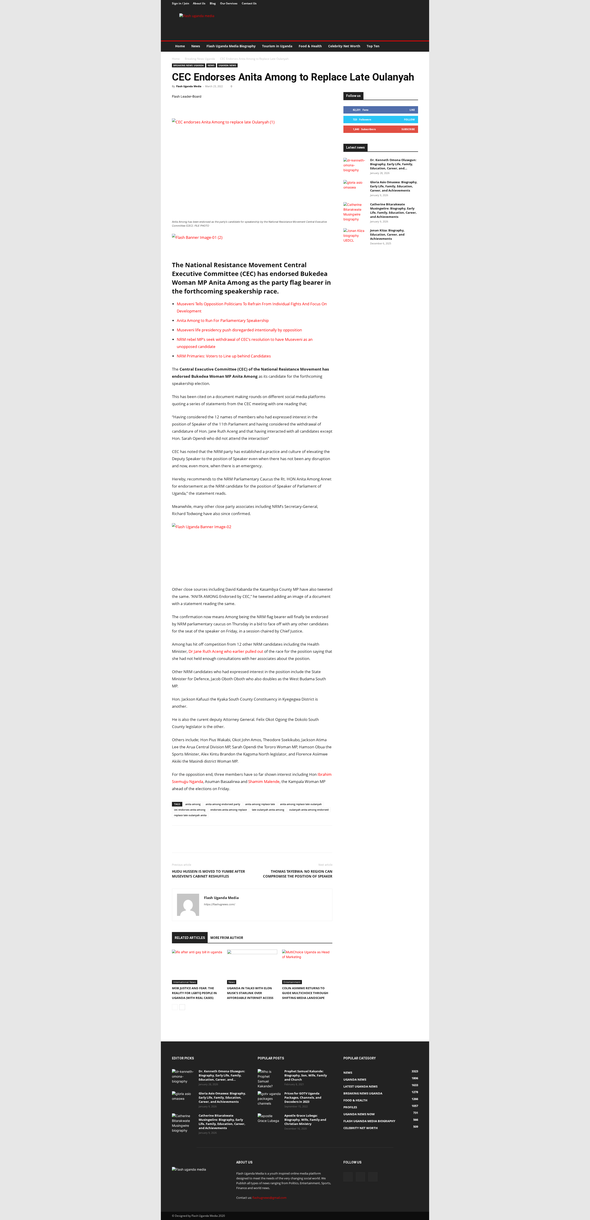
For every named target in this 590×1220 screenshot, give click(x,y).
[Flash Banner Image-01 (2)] (252, 244)
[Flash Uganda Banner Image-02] (206, 526)
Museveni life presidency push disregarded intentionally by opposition (239, 330)
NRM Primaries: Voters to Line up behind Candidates (224, 356)
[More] (219, 105)
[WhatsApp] (208, 105)
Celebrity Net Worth (344, 46)
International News (184, 982)
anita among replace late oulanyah (301, 804)
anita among (193, 804)
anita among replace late (260, 804)
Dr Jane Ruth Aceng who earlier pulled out (226, 651)
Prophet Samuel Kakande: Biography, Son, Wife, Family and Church (305, 1075)
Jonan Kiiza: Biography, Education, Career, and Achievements (387, 234)
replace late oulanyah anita (190, 815)
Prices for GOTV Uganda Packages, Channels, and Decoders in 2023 (302, 1097)
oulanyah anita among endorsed (309, 809)
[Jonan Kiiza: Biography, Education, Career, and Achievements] (354, 236)
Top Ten (373, 46)
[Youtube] (414, 3)
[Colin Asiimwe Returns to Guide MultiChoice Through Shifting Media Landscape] (307, 967)
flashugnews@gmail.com (269, 1198)
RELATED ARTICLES (190, 938)
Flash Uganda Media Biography (231, 46)
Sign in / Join (180, 3)
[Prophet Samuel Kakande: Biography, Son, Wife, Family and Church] (269, 1078)
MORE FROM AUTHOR (226, 938)
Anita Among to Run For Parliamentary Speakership (223, 320)
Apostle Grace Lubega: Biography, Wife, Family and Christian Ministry (305, 1119)
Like (412, 109)
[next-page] (182, 1007)
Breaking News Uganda (200, 59)
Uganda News (227, 65)
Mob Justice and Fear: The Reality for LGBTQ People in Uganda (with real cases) (194, 993)
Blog (213, 3)
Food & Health (310, 46)
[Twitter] (407, 3)
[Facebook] (399, 3)
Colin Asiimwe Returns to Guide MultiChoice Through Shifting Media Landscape (305, 993)
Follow (409, 119)
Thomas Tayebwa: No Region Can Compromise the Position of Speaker (297, 873)
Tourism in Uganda (277, 46)
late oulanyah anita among (268, 809)
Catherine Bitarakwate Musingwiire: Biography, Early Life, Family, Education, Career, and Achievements (393, 210)
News (195, 46)
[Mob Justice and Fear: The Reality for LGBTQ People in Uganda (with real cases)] (197, 967)
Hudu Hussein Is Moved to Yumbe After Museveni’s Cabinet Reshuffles (208, 873)
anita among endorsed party (223, 804)
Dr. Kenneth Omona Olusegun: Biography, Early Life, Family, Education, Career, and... (393, 164)
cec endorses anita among (189, 809)
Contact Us (249, 3)
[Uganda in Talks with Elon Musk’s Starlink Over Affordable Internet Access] (252, 967)
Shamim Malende (264, 781)
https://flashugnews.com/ (219, 904)
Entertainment (292, 982)
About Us (199, 3)
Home (180, 46)
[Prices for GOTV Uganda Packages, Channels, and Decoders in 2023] (269, 1099)
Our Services (228, 3)
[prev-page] (175, 1007)
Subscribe (408, 129)
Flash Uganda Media (188, 86)
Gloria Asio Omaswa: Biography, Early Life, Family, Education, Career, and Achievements (393, 186)
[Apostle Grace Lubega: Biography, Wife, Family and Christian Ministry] (269, 1121)
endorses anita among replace (228, 809)
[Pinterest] (197, 105)
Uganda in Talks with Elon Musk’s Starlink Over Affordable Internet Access (250, 993)
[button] (412, 46)
